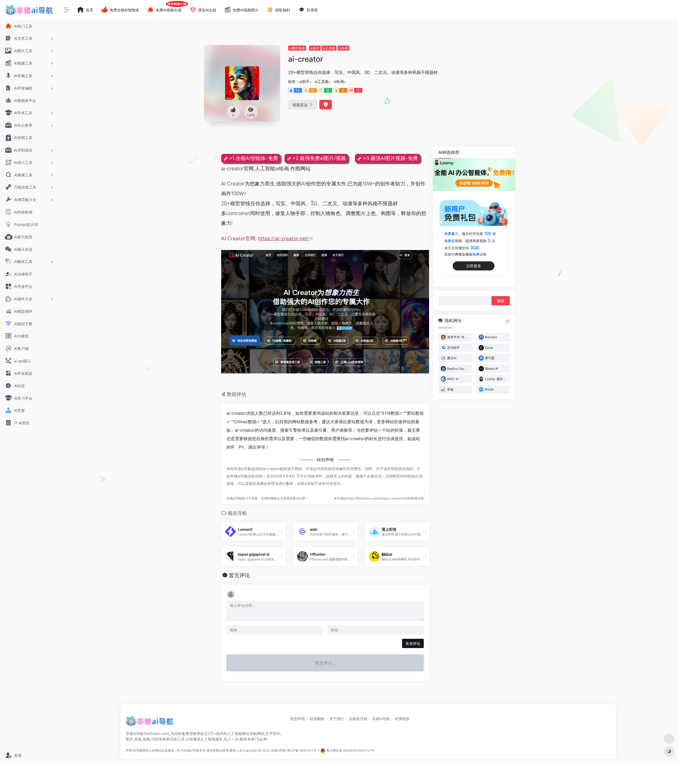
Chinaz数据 (245, 421)
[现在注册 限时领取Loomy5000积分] (474, 174)
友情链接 (402, 718)
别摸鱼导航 (358, 718)
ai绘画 (343, 48)
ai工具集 (329, 48)
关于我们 (336, 718)
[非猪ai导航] (149, 723)
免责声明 (297, 718)
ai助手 (314, 48)
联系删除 (317, 718)
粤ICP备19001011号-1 (303, 751)
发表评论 (412, 643)
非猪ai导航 (381, 718)
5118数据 (390, 413)
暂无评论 (239, 575)
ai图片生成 (297, 48)
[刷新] (508, 321)
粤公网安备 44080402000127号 (350, 751)
